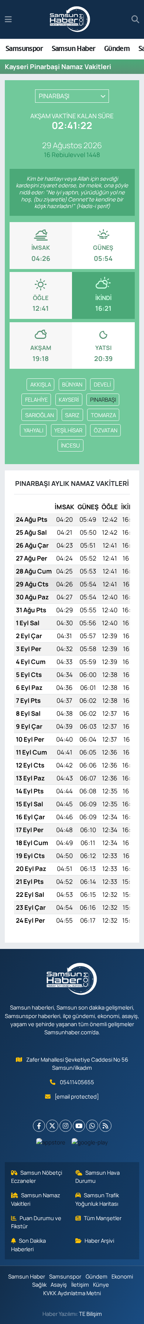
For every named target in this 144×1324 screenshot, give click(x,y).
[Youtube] (79, 1126)
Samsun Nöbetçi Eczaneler (36, 1176)
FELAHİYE (36, 399)
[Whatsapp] (92, 1126)
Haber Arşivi (99, 1240)
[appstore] (51, 1144)
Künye (101, 1284)
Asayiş (59, 1284)
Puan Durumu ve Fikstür (36, 1222)
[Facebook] (39, 1126)
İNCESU (70, 445)
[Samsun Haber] (70, 19)
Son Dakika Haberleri (28, 1244)
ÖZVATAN (105, 430)
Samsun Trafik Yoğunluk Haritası (97, 1199)
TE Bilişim (90, 1313)
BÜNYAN (72, 384)
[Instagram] (65, 1126)
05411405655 (77, 1082)
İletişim (80, 1284)
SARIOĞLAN (39, 415)
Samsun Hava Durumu (97, 1176)
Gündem (117, 48)
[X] (52, 1126)
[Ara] (135, 19)
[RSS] (105, 1126)
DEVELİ (102, 384)
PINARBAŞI (103, 399)
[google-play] (90, 1144)
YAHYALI (33, 430)
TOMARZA (103, 415)
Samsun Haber (74, 48)
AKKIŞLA (40, 384)
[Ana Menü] (8, 19)
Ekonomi (122, 1276)
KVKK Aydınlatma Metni (72, 1293)
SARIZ (72, 415)
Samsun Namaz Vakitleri (36, 1199)
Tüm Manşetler (102, 1218)
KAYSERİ (69, 399)
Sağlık (39, 1284)
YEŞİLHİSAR (68, 430)
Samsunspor (24, 48)
